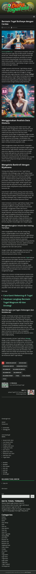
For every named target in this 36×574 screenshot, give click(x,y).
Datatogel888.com (7, 51)
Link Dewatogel (6, 435)
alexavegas (6, 474)
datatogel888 (5, 536)
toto (4, 379)
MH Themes (28, 572)
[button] (34, 16)
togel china (5, 556)
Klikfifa (3, 437)
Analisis (4, 517)
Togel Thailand (6, 564)
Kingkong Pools (6, 545)
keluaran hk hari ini (19, 369)
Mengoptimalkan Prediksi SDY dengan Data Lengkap (16, 509)
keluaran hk (6, 369)
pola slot (5, 470)
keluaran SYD (5, 543)
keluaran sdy (7, 372)
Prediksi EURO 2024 (8, 446)
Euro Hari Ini (6, 450)
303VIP (3, 422)
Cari (3, 494)
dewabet (5, 464)
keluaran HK (5, 539)
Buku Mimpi (5, 522)
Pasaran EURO (7, 444)
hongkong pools (22, 366)
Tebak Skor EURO (8, 448)
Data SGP (4, 532)
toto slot (5, 468)
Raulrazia (14, 27)
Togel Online (6, 457)
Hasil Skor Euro (7, 455)
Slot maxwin (6, 466)
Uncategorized (6, 566)
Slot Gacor (4, 488)
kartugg (5, 472)
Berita (3, 520)
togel (17, 375)
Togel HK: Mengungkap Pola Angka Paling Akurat (15, 511)
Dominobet (6, 427)
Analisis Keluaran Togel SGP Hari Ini (11, 507)
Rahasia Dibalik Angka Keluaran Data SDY (13, 503)
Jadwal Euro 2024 (7, 451)
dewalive (5, 462)
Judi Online (4, 538)
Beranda (4, 519)
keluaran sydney (8, 375)
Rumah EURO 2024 (8, 440)
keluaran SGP (5, 541)
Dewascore (5, 424)
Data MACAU (5, 528)
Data (3, 524)
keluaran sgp (17, 372)
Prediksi (4, 549)
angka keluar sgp (11, 363)
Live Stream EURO (8, 442)
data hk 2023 (22, 363)
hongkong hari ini (8, 366)
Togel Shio (4, 562)
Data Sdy (4, 530)
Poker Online (5, 547)
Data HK (5, 483)
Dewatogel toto (6, 418)
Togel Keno (5, 558)
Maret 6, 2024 (6, 27)
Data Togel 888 (6, 534)
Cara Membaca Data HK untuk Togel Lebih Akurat (15, 505)
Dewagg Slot (6, 429)
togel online (26, 375)
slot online (4, 551)
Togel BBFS (5, 555)
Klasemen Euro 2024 (8, 453)
